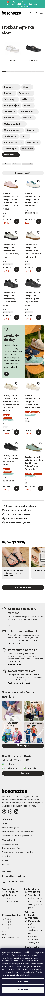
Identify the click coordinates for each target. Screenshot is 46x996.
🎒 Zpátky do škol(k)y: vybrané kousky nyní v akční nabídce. (22, 3)
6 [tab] (25, 71)
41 (36, 213)
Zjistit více (12, 625)
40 (34, 213)
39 (31, 213)
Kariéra (5, 860)
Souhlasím (23, 989)
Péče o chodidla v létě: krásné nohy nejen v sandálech (13, 573)
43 (7, 480)
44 (10, 480)
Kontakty (6, 856)
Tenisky (7, 164)
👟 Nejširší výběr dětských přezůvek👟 (25, 5)
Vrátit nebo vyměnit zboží (19, 683)
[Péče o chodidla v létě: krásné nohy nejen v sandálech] (15, 557)
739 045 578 (12, 892)
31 (3, 427)
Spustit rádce (14, 643)
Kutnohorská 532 (34, 922)
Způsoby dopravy (10, 844)
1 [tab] (4, 71)
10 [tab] (42, 71)
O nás (5, 823)
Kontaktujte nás (15, 664)
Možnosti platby (9, 840)
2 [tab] (8, 71)
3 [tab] (12, 71)
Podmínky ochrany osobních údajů (17, 852)
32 (6, 427)
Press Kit (6, 864)
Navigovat (25, 773)
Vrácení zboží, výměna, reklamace (18, 831)
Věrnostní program (10, 827)
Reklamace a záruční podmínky (17, 835)
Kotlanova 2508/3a (11, 896)
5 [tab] (21, 71)
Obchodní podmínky (11, 848)
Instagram (24, 746)
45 (13, 480)
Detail (16, 221)
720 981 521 (33, 918)
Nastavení (23, 981)
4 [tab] (17, 71)
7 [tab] (29, 71)
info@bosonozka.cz (15, 876)
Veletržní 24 (34, 895)
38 (3, 216)
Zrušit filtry (27, 148)
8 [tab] (33, 71)
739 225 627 (12, 881)
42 (4, 480)
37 (26, 213)
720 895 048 (34, 892)
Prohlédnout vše (23, 587)
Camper (17, 164)
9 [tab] (38, 71)
